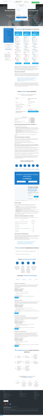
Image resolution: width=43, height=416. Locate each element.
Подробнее (16, 297)
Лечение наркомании (36, 395)
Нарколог (35, 393)
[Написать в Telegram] (0, 415)
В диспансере (6, 33)
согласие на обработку (22, 18)
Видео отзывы (21, 395)
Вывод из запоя (36, 392)
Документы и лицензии (22, 394)
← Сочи (5, 412)
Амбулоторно (6, 32)
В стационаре (5, 34)
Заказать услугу (18, 63)
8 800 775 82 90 (6, 406)
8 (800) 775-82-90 (18, 1)
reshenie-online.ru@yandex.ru (7, 407)
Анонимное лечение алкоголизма (8, 41)
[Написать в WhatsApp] (1, 415)
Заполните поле (29, 195)
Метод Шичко (6, 35)
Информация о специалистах (23, 393)
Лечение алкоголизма (36, 394)
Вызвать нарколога (17, 20)
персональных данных (21, 18)
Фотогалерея (21, 392)
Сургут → (8, 412)
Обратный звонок (21, 181)
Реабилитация (36, 396)
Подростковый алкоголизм (7, 40)
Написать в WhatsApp (32, 181)
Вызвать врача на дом (8, 49)
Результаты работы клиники (23, 396)
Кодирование (35, 391)
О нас (20, 391)
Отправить (21, 17)
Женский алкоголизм (6, 39)
